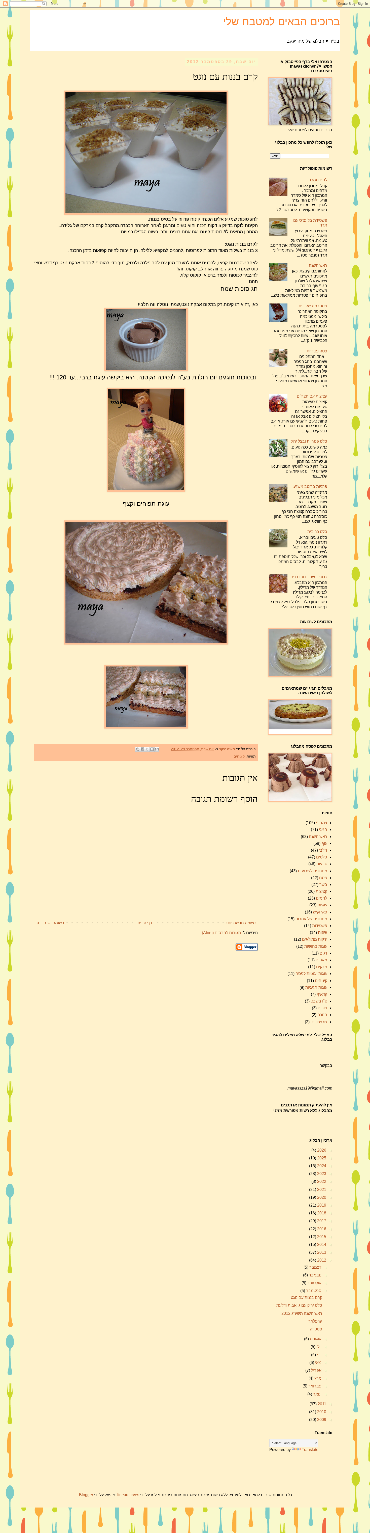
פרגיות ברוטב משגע (310, 486)
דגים (323, 953)
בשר (323, 884)
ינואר (316, 1394)
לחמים (321, 898)
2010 (321, 1412)
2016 (321, 1229)
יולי (318, 1347)
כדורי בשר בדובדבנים (308, 577)
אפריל (315, 1370)
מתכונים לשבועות (312, 871)
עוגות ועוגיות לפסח (311, 973)
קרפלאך (315, 1321)
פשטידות (319, 926)
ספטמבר (313, 1291)
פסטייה (316, 1329)
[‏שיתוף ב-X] (147, 749)
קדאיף (322, 994)
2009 (321, 1419)
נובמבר (314, 1275)
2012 (321, 1260)
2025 (321, 1158)
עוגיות (322, 905)
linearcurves (128, 1495)
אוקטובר (313, 1283)
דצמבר (314, 1267)
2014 (321, 1244)
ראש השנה (318, 265)
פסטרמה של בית (313, 306)
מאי (317, 1362)
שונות (322, 932)
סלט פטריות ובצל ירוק (308, 441)
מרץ (317, 1378)
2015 (321, 1237)
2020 (321, 1197)
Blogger (86, 1495)
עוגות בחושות (315, 946)
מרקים (321, 967)
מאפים (321, 960)
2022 (321, 1181)
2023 (321, 1174)
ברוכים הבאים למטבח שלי (281, 21)
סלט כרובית (317, 531)
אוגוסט (315, 1339)
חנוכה (322, 1015)
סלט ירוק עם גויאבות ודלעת (299, 1305)
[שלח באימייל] (156, 749)
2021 (321, 1189)
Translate (310, 1449)
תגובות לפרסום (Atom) (221, 933)
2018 (321, 1213)
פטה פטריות (317, 351)
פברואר (314, 1386)
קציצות (321, 891)
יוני (318, 1355)
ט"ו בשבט (319, 1001)
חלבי (323, 850)
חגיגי (323, 829)
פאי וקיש (320, 912)
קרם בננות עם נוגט (306, 1297)
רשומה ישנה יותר (49, 923)
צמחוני (321, 823)
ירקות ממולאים (314, 939)
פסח (323, 878)
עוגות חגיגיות (316, 987)
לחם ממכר (318, 180)
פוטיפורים (319, 1022)
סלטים (321, 857)
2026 (321, 1150)
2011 (321, 1404)
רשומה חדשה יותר (240, 923)
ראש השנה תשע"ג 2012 (301, 1313)
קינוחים (239, 756)
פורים (322, 1008)
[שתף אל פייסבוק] (142, 749)
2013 (321, 1252)
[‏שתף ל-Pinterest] (137, 749)
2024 (321, 1166)
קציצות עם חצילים (312, 396)
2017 (321, 1221)
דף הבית (144, 923)
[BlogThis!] (152, 749)
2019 (321, 1205)
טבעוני (321, 864)
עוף (324, 843)
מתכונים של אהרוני (311, 919)
